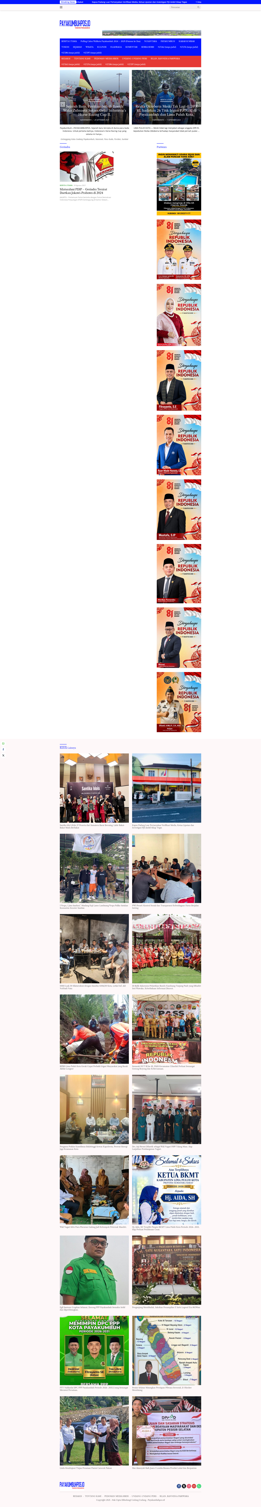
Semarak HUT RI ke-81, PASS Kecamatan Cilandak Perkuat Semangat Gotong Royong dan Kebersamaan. (163, 1067)
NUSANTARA (150, 41)
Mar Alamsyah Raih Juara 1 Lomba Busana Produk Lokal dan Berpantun (164, 1468)
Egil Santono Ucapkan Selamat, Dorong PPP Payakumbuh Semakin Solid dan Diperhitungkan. (92, 1308)
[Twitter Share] (3, 755)
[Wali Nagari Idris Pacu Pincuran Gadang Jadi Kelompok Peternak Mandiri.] (94, 1189)
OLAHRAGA (116, 47)
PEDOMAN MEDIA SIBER (106, 58)
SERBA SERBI (147, 47)
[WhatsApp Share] (3, 743)
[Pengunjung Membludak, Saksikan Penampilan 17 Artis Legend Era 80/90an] (166, 1270)
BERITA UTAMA (69, 41)
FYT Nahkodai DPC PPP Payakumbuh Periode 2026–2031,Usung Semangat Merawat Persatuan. (94, 1388)
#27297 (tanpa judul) (92, 53)
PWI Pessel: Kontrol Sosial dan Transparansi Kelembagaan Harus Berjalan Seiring (174, 2)
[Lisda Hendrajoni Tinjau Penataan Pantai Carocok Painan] (94, 1431)
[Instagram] (189, 1486)
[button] (198, 7)
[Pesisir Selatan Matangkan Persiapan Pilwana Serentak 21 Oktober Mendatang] (166, 1350)
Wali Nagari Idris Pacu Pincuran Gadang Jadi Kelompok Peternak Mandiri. (93, 1227)
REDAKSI (65, 58)
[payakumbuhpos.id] (75, 25)
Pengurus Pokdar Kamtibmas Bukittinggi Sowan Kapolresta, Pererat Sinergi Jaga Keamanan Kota (93, 1147)
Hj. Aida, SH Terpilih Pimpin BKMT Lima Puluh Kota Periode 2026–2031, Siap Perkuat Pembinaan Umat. (165, 1228)
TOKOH (65, 47)
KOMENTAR (131, 47)
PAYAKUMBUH (168, 41)
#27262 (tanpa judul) (167, 47)
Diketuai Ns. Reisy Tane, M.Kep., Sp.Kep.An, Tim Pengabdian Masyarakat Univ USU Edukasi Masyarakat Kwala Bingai (94, 108)
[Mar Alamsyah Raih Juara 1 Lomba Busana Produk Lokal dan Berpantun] (166, 1431)
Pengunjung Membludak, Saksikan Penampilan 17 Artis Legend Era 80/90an (166, 1307)
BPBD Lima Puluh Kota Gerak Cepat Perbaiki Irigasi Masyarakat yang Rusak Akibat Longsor (94, 1067)
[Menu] (61, 7)
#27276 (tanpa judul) (189, 47)
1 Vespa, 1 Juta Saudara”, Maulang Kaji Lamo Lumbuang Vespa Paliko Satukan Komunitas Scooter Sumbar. (78, 2)
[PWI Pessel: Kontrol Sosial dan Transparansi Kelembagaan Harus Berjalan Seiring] (166, 868)
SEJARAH (77, 47)
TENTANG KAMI (82, 58)
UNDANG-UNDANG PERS (134, 58)
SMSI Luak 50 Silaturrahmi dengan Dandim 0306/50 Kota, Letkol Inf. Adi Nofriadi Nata (93, 987)
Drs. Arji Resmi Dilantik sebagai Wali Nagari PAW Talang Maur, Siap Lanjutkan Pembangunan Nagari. (162, 1147)
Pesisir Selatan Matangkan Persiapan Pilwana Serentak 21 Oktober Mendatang (162, 1388)
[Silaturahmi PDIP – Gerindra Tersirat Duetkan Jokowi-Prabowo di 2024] (87, 166)
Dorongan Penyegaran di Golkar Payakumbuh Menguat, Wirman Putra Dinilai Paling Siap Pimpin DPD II (166, 110)
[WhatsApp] (199, 1486)
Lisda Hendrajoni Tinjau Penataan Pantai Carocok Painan (86, 1468)
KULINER (101, 47)
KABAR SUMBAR (187, 41)
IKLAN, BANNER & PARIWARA (165, 58)
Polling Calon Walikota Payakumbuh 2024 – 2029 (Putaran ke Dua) (110, 41)
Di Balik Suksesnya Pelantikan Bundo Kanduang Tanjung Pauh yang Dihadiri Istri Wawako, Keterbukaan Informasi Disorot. (166, 987)
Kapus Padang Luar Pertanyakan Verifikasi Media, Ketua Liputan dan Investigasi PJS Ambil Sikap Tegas (163, 826)
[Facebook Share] (3, 749)
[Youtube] (194, 1486)
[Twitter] (184, 1486)
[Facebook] (179, 1486)
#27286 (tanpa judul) (70, 53)
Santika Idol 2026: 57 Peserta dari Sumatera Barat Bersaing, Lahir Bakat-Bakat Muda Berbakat (92, 826)
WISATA (89, 47)
